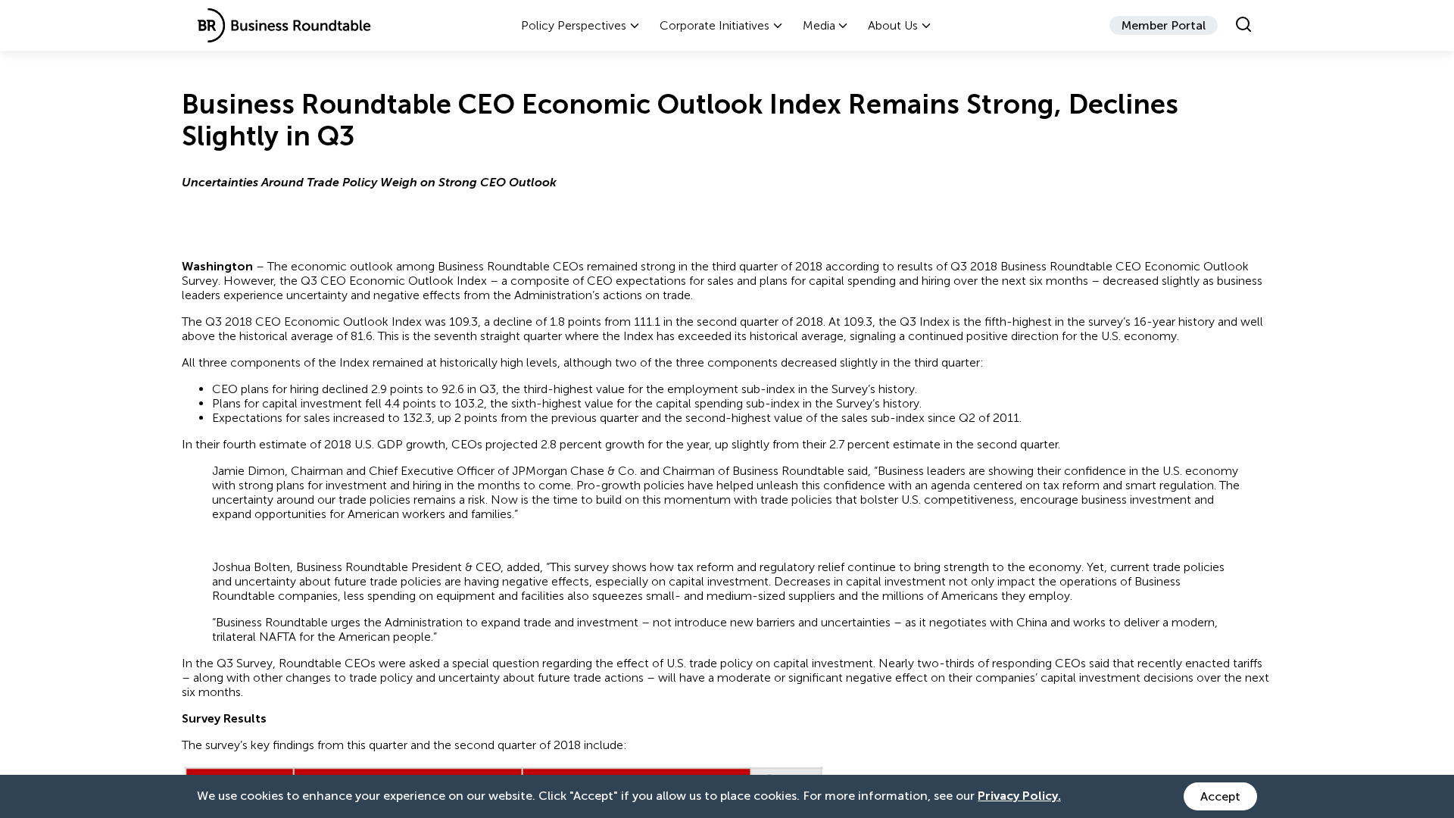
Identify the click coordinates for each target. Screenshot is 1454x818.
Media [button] (819, 25)
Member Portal (1164, 25)
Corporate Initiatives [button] (714, 25)
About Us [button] (893, 25)
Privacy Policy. (1019, 795)
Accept (1220, 796)
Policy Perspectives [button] (573, 25)
